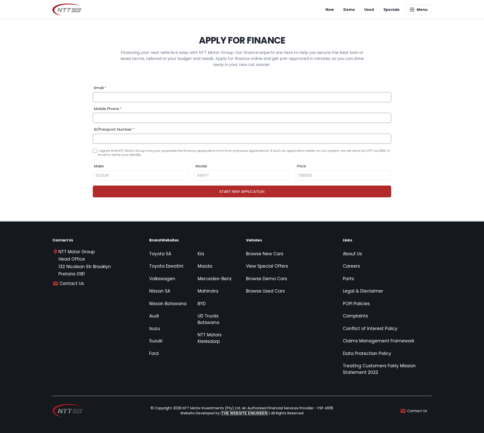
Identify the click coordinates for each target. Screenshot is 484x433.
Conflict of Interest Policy (370, 329)
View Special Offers (267, 266)
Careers (351, 266)
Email (100, 87)
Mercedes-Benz (215, 279)
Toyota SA (160, 254)
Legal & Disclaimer (363, 291)
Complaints (355, 316)
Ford (154, 353)
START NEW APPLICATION (241, 191)
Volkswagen (162, 279)
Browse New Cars (264, 254)
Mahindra (208, 291)
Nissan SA (159, 291)
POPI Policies (356, 304)
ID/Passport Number (114, 129)
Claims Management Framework (378, 341)
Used (369, 9)
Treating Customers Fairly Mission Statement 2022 (379, 369)
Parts (348, 279)
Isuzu (154, 329)
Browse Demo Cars (266, 279)
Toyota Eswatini (166, 266)
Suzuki (155, 341)
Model (201, 166)
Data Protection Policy (367, 353)
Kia (201, 254)
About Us (352, 254)
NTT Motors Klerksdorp (210, 338)
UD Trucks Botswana (208, 319)
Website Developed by (223, 413)
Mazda (205, 266)
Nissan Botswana (168, 304)
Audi (154, 316)
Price (301, 166)
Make (99, 166)
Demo (349, 9)
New (329, 9)
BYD (202, 304)
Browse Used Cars (265, 291)
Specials (391, 9)
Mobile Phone (108, 108)
